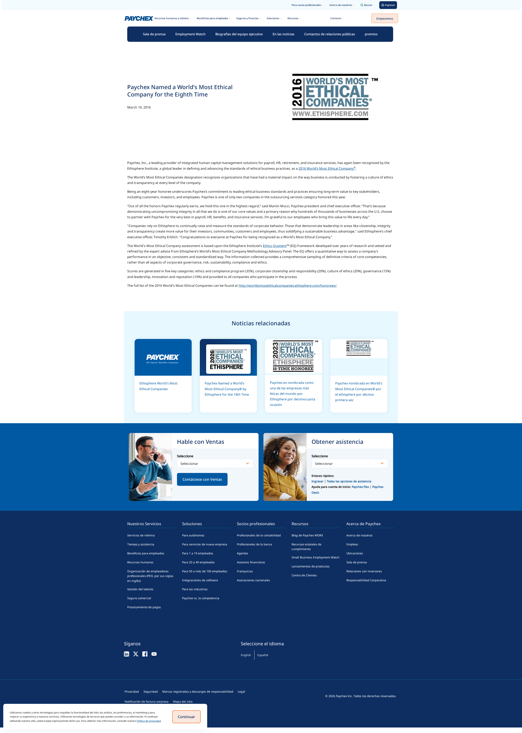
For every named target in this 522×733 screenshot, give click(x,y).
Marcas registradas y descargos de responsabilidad (197, 691)
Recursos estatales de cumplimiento (306, 546)
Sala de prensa (154, 34)
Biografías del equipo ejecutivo (239, 34)
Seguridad (151, 691)
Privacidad (132, 691)
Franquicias (245, 571)
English (246, 655)
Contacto (335, 18)
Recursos (293, 18)
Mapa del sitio (182, 701)
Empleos (352, 544)
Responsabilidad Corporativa (366, 580)
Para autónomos (193, 535)
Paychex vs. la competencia (200, 598)
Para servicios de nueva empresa (204, 544)
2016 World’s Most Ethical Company (327, 168)
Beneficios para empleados (212, 18)
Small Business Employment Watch (316, 557)
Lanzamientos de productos (311, 566)
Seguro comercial (139, 598)
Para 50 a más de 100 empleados (204, 571)
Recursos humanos (140, 562)
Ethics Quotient (275, 246)
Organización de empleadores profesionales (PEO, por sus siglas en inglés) (150, 576)
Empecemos (384, 18)
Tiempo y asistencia (140, 544)
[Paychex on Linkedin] (126, 654)
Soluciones (273, 18)
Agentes (242, 553)
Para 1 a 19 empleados (197, 553)
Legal (241, 691)
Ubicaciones (354, 553)
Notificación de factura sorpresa (146, 701)
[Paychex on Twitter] (135, 654)
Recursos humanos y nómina (172, 18)
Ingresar (317, 481)
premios (371, 34)
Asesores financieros (251, 562)
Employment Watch (190, 34)
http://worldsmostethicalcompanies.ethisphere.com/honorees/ (287, 285)
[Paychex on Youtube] (154, 654)
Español (262, 655)
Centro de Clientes (304, 575)
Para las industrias (195, 589)
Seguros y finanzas (247, 18)
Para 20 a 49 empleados (198, 562)
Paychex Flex (361, 487)
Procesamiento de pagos (144, 607)
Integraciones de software (200, 580)
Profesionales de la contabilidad (259, 535)
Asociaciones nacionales (253, 580)
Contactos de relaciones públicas (329, 34)
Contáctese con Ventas (202, 479)
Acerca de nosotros (341, 5)
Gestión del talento (140, 589)
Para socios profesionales (306, 5)
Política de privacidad (149, 721)
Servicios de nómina (141, 535)
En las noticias (283, 34)
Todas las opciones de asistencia (349, 481)
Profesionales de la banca (254, 544)
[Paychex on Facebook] (144, 654)
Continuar (186, 716)
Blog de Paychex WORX (307, 535)
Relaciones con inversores (364, 571)
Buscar (368, 5)
